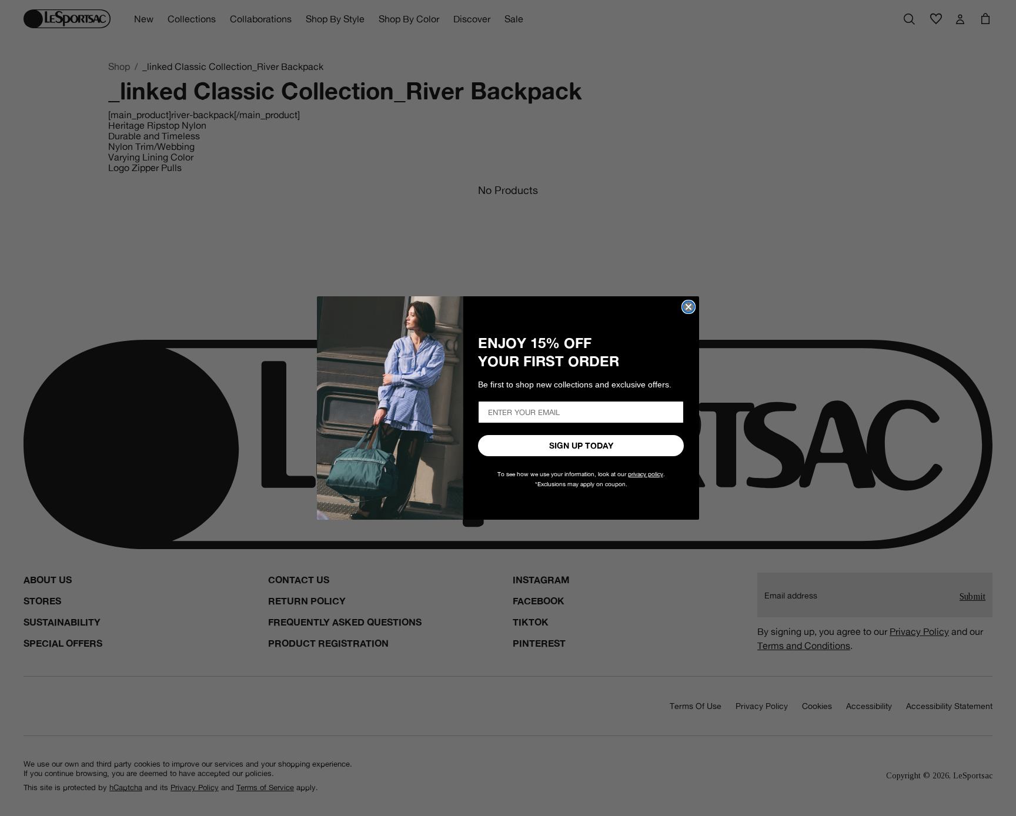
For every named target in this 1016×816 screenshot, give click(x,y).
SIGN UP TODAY (581, 445)
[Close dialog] (688, 307)
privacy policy (645, 474)
